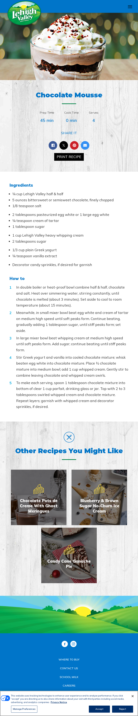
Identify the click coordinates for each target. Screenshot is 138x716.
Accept (99, 709)
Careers (69, 685)
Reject (122, 709)
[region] (69, 703)
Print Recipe (69, 157)
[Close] (132, 696)
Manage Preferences (24, 709)
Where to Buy (69, 659)
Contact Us (69, 668)
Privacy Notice (59, 702)
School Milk (69, 677)
